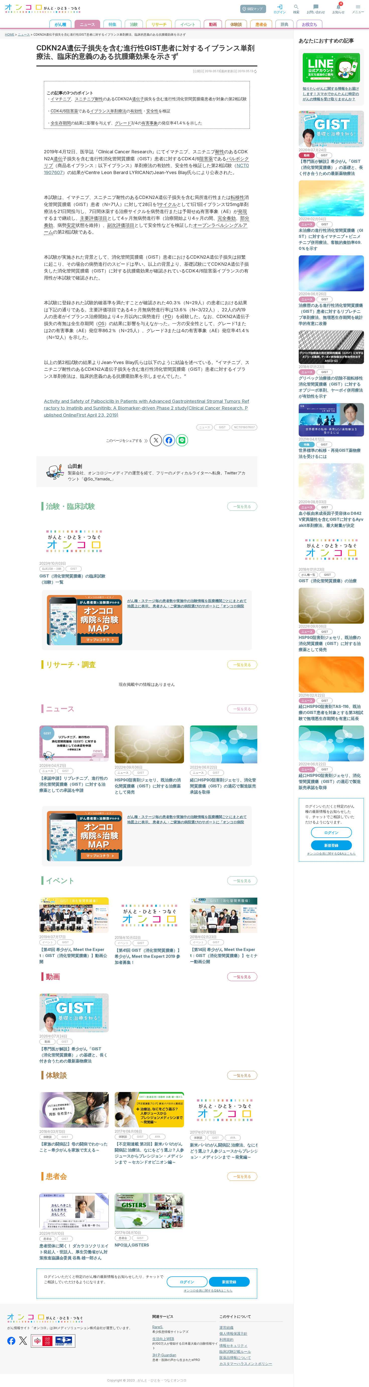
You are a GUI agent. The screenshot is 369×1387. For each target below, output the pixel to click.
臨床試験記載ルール (235, 1351)
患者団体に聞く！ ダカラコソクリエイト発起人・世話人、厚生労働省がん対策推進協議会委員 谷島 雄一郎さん (74, 1251)
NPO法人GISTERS (132, 1245)
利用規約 (226, 1339)
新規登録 (229, 1282)
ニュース (24, 34)
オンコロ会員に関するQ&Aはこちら (208, 1290)
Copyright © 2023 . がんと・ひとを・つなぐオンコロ (147, 1380)
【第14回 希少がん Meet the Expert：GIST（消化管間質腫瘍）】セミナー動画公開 (224, 955)
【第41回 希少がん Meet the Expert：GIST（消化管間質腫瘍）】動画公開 (73, 955)
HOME (9, 34)
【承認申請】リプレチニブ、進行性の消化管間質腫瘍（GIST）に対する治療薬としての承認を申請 (73, 784)
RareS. (157, 1327)
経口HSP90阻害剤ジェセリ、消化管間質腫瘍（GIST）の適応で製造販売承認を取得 (223, 785)
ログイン (187, 1282)
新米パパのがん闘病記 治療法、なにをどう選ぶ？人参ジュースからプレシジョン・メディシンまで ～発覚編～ (224, 1150)
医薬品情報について (235, 1357)
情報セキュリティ (233, 1345)
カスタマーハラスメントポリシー (245, 1363)
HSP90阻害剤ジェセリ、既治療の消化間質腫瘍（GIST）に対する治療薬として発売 (148, 785)
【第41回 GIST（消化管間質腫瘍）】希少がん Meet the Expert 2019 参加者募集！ (148, 956)
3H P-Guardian (164, 1355)
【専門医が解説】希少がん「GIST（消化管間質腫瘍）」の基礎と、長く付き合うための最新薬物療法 (73, 1054)
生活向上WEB (163, 1339)
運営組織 (226, 1327)
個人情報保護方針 (233, 1333)
